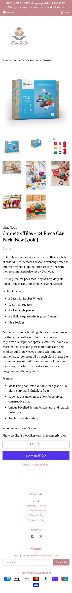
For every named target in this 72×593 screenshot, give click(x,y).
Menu (10, 12)
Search (36, 500)
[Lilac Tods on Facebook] (32, 537)
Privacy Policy (36, 515)
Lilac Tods (45, 572)
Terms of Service (36, 519)
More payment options (36, 464)
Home (5, 60)
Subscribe (61, 562)
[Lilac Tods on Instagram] (40, 537)
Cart (67, 12)
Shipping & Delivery (36, 505)
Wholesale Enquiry (36, 510)
